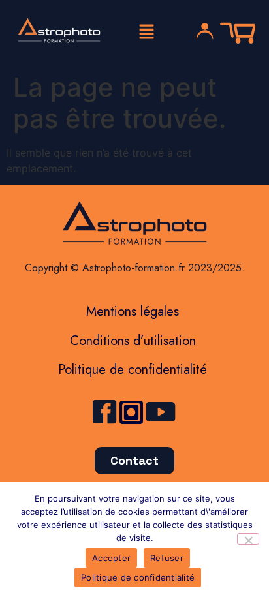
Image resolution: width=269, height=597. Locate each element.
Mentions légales (132, 311)
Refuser (166, 558)
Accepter (111, 558)
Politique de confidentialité (132, 369)
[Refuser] (248, 539)
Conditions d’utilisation (133, 340)
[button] (146, 32)
